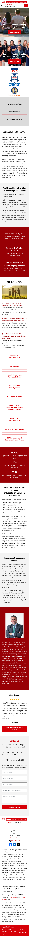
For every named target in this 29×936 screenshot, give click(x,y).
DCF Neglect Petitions (14, 397)
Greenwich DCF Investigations (14, 387)
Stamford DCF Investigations (14, 356)
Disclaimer (22, 933)
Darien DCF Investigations (14, 429)
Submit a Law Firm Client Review (14, 729)
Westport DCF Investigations (14, 419)
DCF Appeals (14, 366)
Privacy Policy (13, 897)
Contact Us (17, 823)
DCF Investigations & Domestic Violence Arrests (14, 439)
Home (10, 823)
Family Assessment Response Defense (14, 376)
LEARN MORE (14, 32)
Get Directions (14, 838)
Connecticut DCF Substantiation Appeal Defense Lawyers (14, 407)
